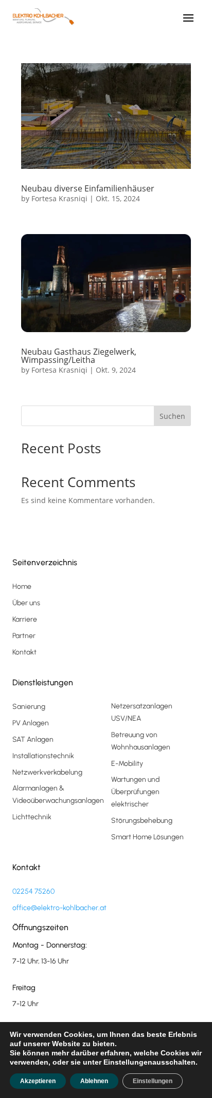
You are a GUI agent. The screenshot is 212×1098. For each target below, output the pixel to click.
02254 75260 (33, 891)
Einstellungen (152, 1081)
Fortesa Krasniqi (59, 198)
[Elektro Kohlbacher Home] (43, 16)
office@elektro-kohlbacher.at (59, 907)
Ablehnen (94, 1081)
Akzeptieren (38, 1081)
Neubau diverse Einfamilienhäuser (87, 188)
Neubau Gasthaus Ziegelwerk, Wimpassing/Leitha (78, 355)
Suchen (172, 416)
